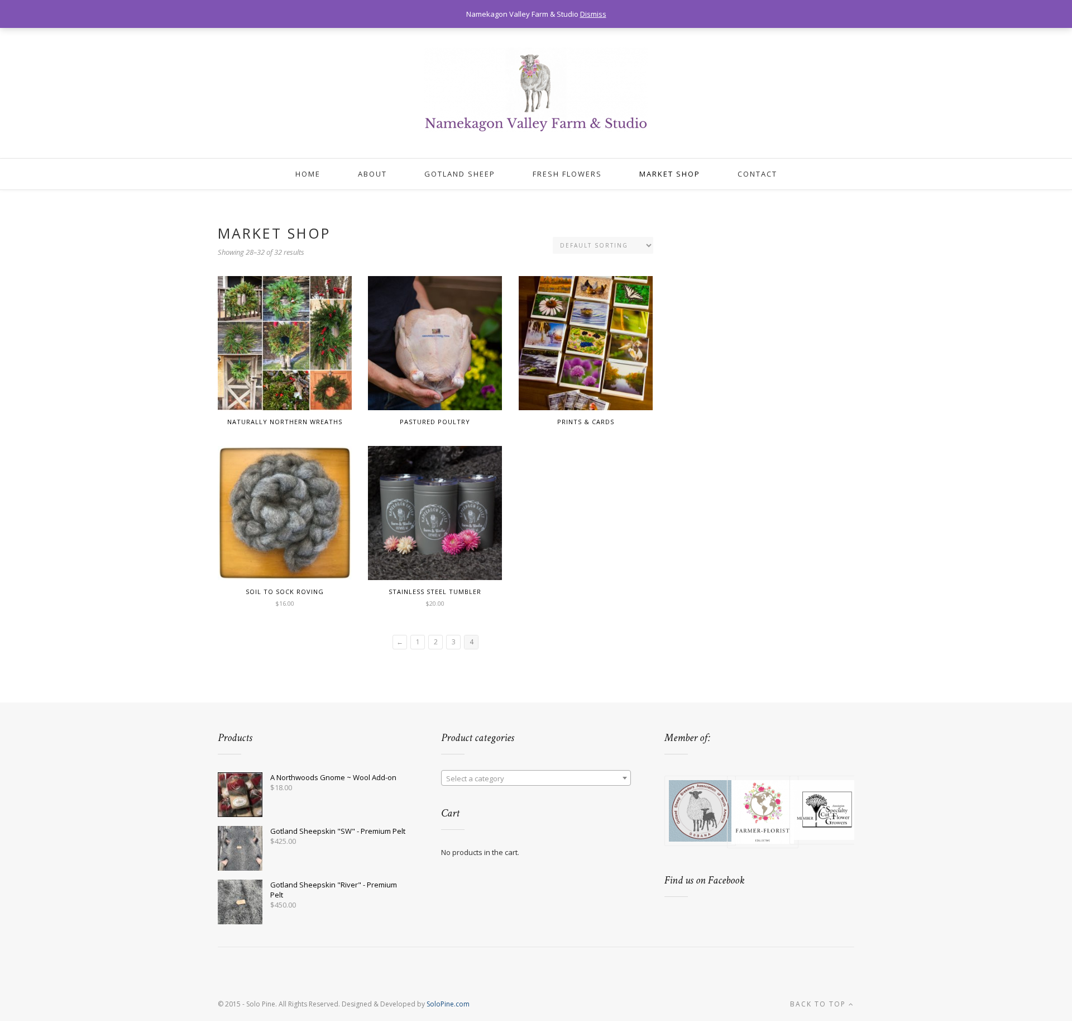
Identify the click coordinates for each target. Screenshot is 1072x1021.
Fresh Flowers (567, 174)
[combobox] (536, 778)
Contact (757, 174)
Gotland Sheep (459, 174)
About (372, 174)
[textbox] (536, 778)
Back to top (819, 1004)
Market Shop (669, 174)
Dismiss (593, 14)
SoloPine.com (448, 1004)
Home (307, 174)
